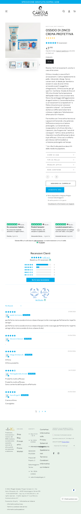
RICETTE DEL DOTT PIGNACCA (55, 26)
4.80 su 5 (46, 257)
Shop (19, 434)
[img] (10, 312)
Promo (19, 448)
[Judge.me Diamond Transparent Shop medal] (45, 292)
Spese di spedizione (62, 51)
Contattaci (44, 429)
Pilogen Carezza (16, 489)
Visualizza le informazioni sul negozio (61, 204)
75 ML (49, 61)
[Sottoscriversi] (74, 445)
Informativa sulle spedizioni (15, 509)
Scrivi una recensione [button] (40, 280)
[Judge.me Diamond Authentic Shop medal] (34, 292)
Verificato (39, 300)
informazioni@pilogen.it (38, 446)
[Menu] (6, 11)
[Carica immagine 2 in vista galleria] (19, 65)
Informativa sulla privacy (15, 504)
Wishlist (20, 451)
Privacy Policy (65, 442)
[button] (63, 11)
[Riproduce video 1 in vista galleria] (26, 65)
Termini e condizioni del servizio (17, 506)
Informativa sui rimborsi (27, 501)
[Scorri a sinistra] (6, 65)
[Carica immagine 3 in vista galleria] (33, 65)
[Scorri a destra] (39, 65)
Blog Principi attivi (20, 441)
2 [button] (39, 411)
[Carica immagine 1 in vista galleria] (12, 65)
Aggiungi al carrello (61, 183)
